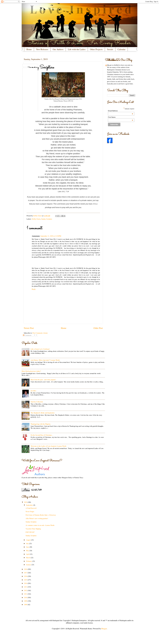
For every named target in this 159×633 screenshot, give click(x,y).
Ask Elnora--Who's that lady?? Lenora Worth (45, 360)
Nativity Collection (37, 402)
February (29, 561)
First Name (120, 117)
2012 (26, 590)
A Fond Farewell (31, 508)
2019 (26, 502)
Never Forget (30, 511)
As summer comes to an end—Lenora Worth (40, 525)
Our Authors (58, 49)
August (28, 540)
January (28, 564)
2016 (26, 576)
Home (29, 49)
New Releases (42, 49)
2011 (26, 594)
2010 (26, 597)
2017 (26, 573)
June (27, 547)
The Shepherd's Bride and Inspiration (42, 413)
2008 (26, 604)
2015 (26, 580)
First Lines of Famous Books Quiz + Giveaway (41, 515)
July (27, 543)
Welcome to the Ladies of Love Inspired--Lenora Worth (48, 446)
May (27, 550)
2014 (26, 583)
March (28, 557)
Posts (109, 65)
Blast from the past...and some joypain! (43, 379)
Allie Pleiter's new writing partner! (37, 518)
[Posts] (30, 65)
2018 (26, 569)
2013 (26, 587)
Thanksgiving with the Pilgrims (41, 424)
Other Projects (96, 49)
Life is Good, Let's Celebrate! (40, 349)
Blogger (104, 628)
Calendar (121, 49)
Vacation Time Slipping (33, 529)
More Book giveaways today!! (31, 371)
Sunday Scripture (31, 522)
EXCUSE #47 (30, 532)
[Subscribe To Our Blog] (63, 60)
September (29, 505)
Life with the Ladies (77, 49)
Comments (27, 335)
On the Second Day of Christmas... (42, 435)
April (28, 554)
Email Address (120, 111)
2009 (26, 601)
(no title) (33, 390)
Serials (110, 49)
